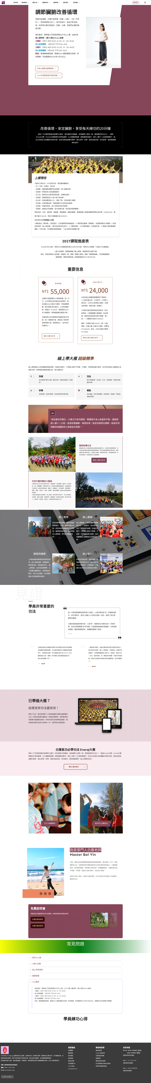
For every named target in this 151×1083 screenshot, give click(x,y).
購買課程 (70, 1053)
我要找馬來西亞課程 (128, 1055)
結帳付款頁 (71, 1061)
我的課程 (70, 1055)
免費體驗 (70, 1050)
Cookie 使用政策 (100, 1053)
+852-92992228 (132, 1068)
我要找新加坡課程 (128, 1063)
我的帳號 (70, 1058)
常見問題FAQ (71, 1063)
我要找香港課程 (127, 1070)
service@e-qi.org (10, 1070)
